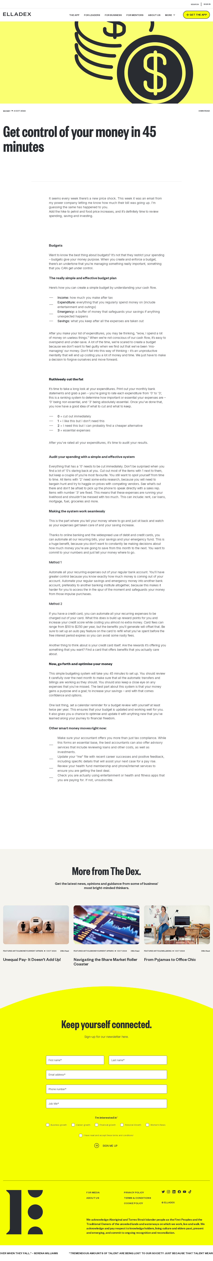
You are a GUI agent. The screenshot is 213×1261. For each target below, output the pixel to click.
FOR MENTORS (134, 15)
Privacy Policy (134, 1192)
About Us (92, 1197)
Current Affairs (35, 951)
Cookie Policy (133, 1203)
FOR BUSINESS (113, 15)
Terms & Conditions (137, 1197)
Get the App (198, 14)
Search (195, 4)
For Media (93, 1192)
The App (74, 15)
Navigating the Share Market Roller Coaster (105, 961)
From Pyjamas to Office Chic (170, 959)
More (168, 15)
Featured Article (12, 951)
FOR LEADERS (92, 15)
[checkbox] (106, 1126)
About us (154, 15)
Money (6, 111)
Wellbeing (167, 951)
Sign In (207, 4)
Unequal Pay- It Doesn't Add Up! (32, 959)
